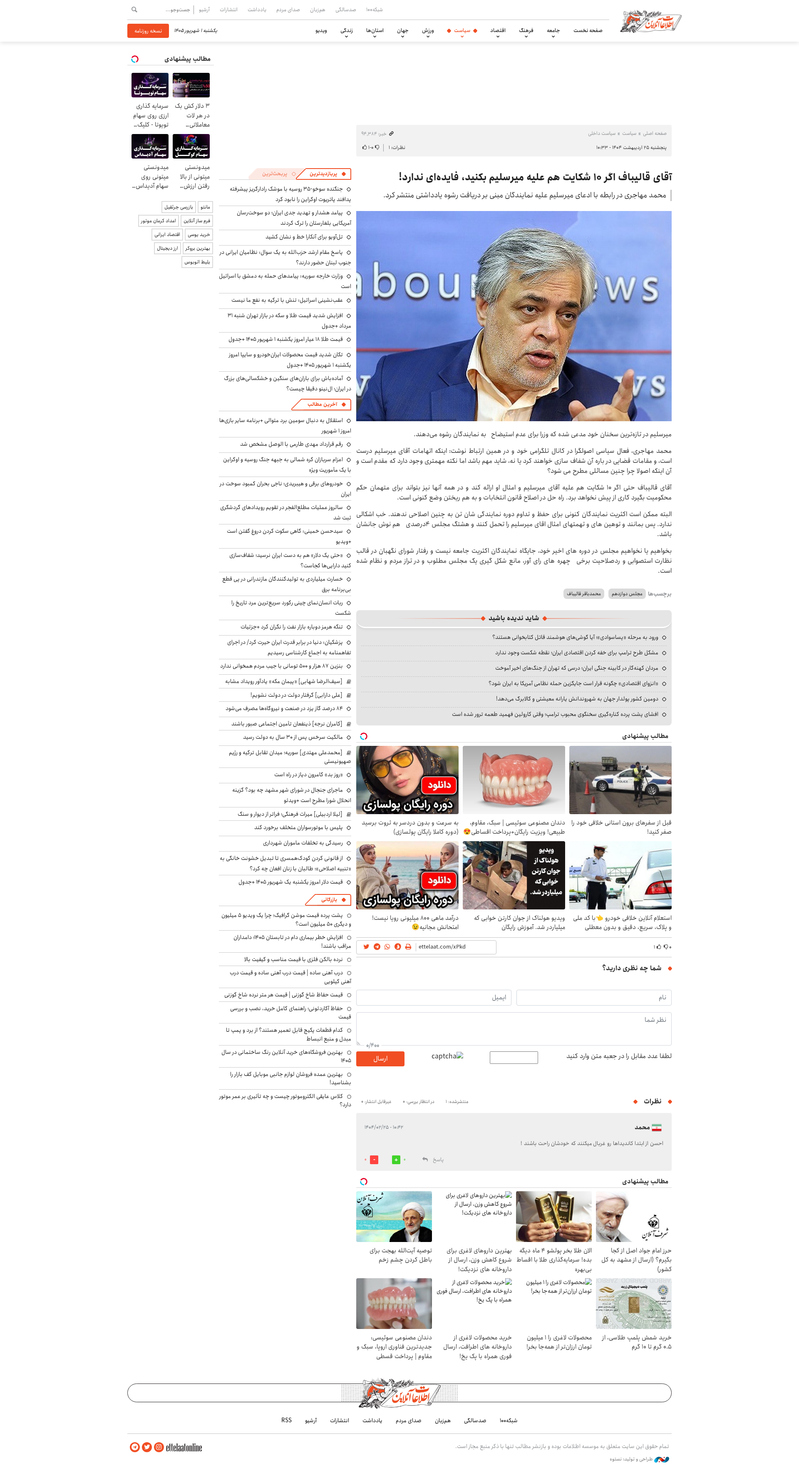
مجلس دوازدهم (627, 594)
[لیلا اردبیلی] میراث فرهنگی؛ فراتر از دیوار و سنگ (290, 814)
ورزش (428, 30)
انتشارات (229, 9)
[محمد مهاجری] (514, 316)
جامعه (553, 30)
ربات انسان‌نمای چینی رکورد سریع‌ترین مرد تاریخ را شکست (291, 608)
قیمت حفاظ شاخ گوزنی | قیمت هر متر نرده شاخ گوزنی (283, 994)
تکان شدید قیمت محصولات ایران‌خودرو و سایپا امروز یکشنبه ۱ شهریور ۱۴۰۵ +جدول (290, 360)
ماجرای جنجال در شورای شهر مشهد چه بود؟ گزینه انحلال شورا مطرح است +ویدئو (291, 795)
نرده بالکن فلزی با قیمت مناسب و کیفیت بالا (293, 959)
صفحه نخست (588, 30)
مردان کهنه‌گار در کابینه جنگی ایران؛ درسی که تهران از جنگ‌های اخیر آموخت (576, 668)
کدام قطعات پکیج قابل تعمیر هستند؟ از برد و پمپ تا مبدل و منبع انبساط (288, 1034)
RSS (286, 1420)
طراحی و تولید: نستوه (632, 1459)
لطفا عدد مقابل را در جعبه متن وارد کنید (619, 1056)
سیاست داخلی (601, 133)
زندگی (346, 30)
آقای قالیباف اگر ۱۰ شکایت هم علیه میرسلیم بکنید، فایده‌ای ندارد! (535, 177)
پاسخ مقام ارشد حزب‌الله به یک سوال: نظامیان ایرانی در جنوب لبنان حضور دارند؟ (285, 257)
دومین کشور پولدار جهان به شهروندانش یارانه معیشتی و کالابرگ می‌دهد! (577, 698)
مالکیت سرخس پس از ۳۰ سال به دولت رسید (293, 737)
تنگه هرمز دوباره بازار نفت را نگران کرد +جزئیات (292, 626)
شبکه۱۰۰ (374, 9)
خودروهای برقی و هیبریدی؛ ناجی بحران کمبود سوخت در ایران (285, 489)
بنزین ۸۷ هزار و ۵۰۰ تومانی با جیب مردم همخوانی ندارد (281, 666)
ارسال (380, 1058)
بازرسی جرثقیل (178, 207)
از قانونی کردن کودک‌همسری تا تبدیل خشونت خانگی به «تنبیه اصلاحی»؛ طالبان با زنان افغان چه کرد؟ (285, 863)
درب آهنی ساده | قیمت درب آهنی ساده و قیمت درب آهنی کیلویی (290, 977)
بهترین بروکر (198, 248)
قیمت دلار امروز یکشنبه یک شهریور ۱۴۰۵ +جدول (290, 882)
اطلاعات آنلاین (651, 21)
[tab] (328, 174)
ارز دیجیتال (167, 248)
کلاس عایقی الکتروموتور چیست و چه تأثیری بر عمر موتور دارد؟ (285, 1100)
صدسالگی (345, 9)
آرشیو (204, 9)
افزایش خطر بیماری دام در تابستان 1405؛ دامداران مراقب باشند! (292, 941)
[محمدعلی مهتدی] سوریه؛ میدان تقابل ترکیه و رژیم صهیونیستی (290, 756)
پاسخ (438, 1159)
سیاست (462, 30)
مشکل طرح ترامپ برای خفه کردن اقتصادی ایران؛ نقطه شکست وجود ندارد (576, 652)
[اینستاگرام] (159, 1447)
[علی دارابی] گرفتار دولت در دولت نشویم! (296, 695)
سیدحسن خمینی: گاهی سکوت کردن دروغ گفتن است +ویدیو (289, 536)
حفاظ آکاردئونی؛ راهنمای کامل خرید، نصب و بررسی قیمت (290, 1012)
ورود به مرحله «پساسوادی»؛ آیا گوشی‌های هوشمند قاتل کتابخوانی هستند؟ (575, 637)
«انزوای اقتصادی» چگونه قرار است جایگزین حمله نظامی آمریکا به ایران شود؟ (573, 683)
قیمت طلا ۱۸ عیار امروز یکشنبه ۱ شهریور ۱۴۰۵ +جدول (285, 339)
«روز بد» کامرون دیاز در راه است (308, 774)
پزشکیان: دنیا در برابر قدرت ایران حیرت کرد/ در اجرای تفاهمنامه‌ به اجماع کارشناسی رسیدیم (289, 647)
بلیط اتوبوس (197, 262)
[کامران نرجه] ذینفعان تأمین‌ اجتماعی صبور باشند (286, 723)
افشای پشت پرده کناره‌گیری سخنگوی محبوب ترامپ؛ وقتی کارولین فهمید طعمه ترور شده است (555, 714)
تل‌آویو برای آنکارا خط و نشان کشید (304, 236)
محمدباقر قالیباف (584, 594)
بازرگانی (329, 900)
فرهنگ (526, 30)
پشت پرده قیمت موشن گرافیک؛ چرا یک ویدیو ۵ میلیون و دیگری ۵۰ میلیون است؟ (286, 919)
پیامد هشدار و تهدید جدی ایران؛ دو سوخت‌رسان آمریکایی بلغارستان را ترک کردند (294, 218)
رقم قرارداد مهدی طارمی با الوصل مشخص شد (291, 444)
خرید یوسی (199, 234)
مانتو (205, 207)
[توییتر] (147, 1447)
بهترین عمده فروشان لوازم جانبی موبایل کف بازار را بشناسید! (290, 1078)
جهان (403, 30)
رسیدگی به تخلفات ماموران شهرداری (303, 842)
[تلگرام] (135, 1447)
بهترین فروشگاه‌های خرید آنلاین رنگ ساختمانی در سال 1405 (286, 1056)
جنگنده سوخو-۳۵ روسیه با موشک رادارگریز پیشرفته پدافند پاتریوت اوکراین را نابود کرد (290, 194)
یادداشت (257, 9)
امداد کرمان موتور (158, 221)
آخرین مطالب (322, 404)
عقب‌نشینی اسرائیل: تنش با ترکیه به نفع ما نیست (287, 300)
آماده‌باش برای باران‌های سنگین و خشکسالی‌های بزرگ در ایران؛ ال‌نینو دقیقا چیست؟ (287, 383)
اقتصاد (498, 30)
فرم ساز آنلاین (197, 221)
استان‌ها (375, 30)
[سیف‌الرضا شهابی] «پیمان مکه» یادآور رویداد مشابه (283, 681)
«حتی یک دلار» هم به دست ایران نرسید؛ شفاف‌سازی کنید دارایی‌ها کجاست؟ (290, 560)
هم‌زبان (317, 9)
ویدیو (321, 30)
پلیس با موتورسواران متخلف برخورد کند (298, 827)
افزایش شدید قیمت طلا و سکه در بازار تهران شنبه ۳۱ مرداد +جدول (289, 320)
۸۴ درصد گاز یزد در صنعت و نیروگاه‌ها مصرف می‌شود (284, 708)
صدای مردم (288, 9)
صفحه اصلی (655, 133)
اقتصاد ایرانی (167, 234)
